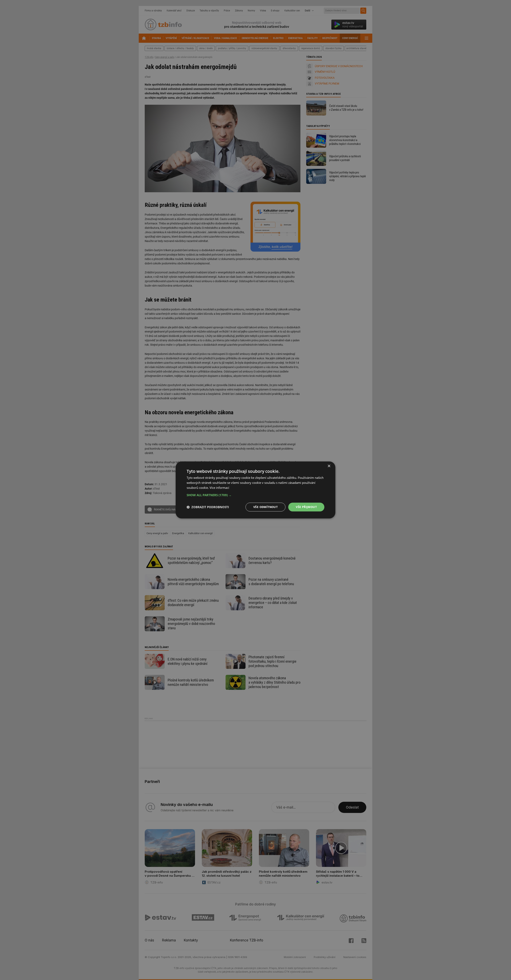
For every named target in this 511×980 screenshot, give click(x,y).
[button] (255, 495)
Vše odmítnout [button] (265, 507)
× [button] (328, 466)
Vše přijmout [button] (306, 507)
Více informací (219, 488)
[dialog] (255, 489)
